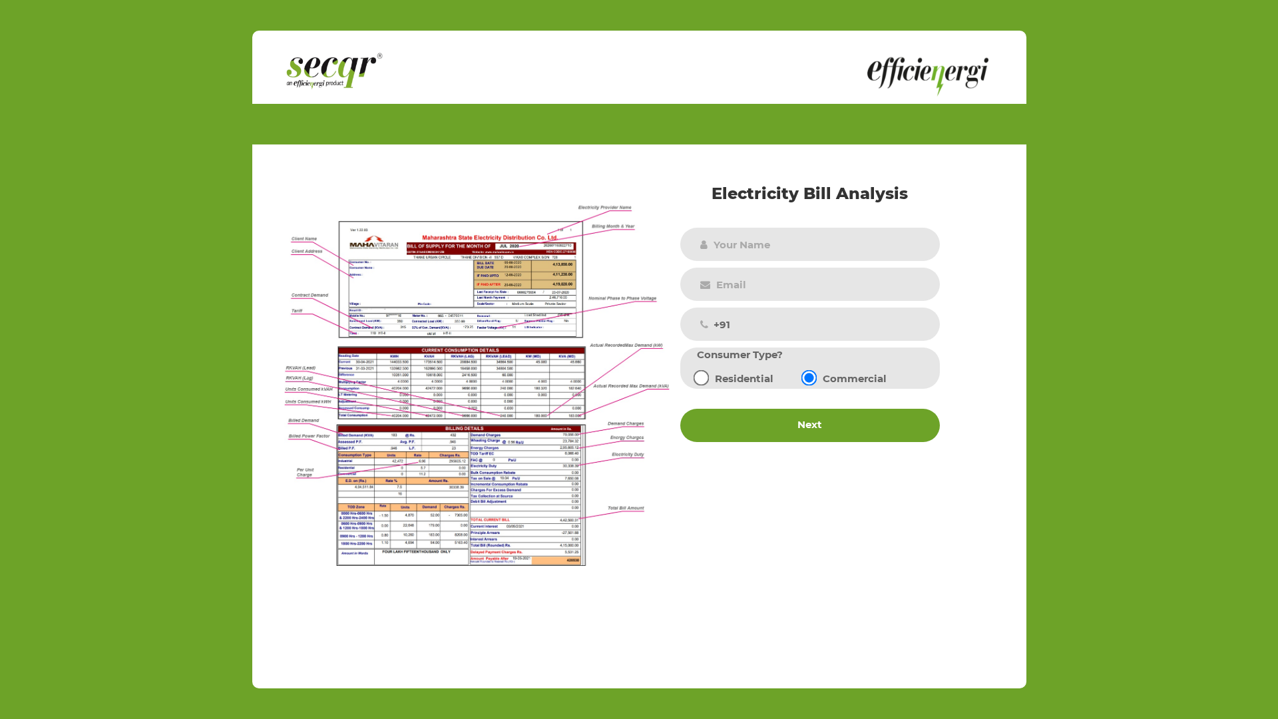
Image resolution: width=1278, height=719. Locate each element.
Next (809, 424)
